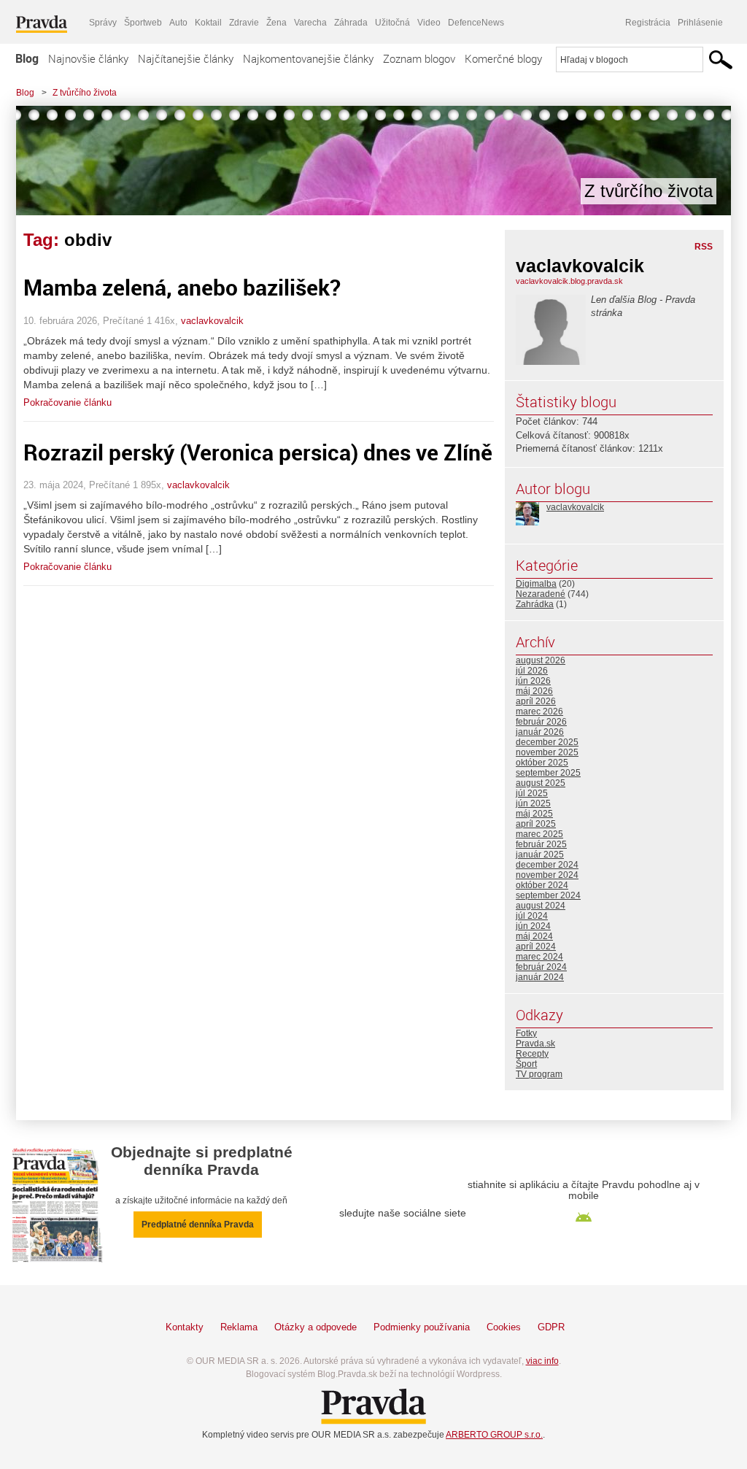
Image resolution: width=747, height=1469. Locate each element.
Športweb (143, 23)
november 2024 (547, 875)
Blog (27, 58)
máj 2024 (534, 936)
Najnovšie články (88, 58)
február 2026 (541, 722)
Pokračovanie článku (67, 402)
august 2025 (540, 783)
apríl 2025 (536, 824)
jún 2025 (533, 803)
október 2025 (542, 762)
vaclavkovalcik (212, 320)
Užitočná (392, 23)
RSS (703, 247)
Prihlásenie (700, 23)
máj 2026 (534, 691)
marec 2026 (539, 711)
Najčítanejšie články (185, 58)
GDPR (551, 1327)
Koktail (208, 23)
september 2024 (548, 895)
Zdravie (244, 23)
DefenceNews (476, 23)
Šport (526, 1064)
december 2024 (547, 865)
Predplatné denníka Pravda (198, 1224)
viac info (542, 1361)
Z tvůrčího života (85, 93)
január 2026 (540, 732)
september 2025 (548, 773)
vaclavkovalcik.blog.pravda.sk (569, 281)
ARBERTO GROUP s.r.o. (494, 1435)
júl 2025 (532, 793)
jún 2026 (533, 681)
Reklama (239, 1327)
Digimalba (536, 584)
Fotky (526, 1033)
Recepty (532, 1054)
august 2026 (540, 660)
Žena (276, 23)
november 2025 (547, 752)
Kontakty (185, 1327)
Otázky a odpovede (315, 1327)
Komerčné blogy (503, 58)
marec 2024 (539, 957)
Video (429, 23)
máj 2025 (534, 814)
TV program (539, 1074)
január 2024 (540, 977)
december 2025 (547, 742)
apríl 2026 (536, 701)
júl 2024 (532, 916)
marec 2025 (539, 834)
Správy (103, 23)
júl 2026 (532, 671)
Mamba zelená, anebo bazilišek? (182, 287)
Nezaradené (540, 594)
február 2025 (541, 844)
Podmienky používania (422, 1327)
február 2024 (541, 967)
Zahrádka (535, 604)
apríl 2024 (536, 946)
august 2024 (540, 906)
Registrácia (647, 23)
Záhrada (351, 23)
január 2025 (540, 854)
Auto (178, 23)
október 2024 (542, 885)
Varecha (310, 23)
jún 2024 (533, 926)
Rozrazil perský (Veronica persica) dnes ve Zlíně (257, 452)
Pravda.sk (535, 1043)
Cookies (504, 1327)
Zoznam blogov (419, 58)
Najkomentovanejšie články (308, 58)
